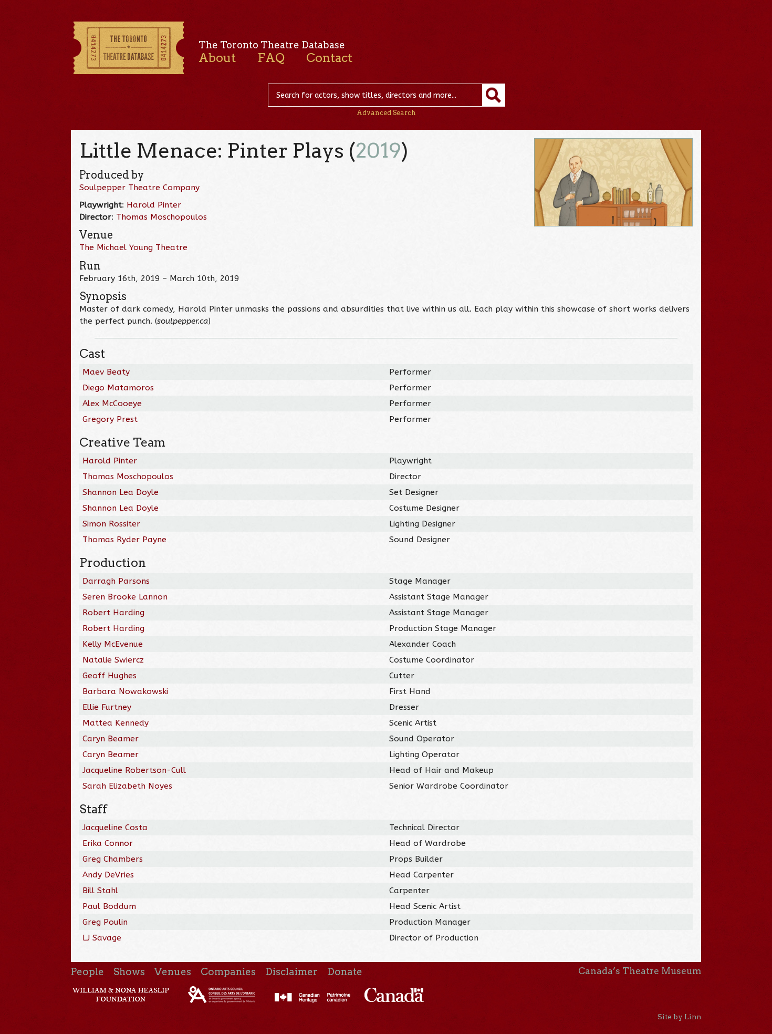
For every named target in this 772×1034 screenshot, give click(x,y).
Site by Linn (679, 1016)
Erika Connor (107, 843)
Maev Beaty (106, 372)
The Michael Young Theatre (133, 247)
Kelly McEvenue (112, 644)
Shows (129, 972)
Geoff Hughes (109, 675)
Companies (228, 972)
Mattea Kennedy (115, 723)
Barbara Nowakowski (125, 691)
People (87, 972)
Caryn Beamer (110, 738)
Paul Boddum (109, 906)
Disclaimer (291, 972)
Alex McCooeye (112, 403)
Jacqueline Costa (115, 827)
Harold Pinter (154, 205)
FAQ (271, 57)
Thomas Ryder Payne (124, 539)
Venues (172, 972)
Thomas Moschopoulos (161, 217)
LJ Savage (101, 938)
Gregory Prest (110, 419)
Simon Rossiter (111, 524)
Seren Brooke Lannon (125, 597)
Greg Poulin (105, 922)
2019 (378, 150)
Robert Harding (113, 612)
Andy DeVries (108, 875)
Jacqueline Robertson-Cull (134, 770)
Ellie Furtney (106, 707)
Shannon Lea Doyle (120, 492)
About (217, 57)
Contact (329, 57)
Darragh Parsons (116, 581)
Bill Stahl (100, 890)
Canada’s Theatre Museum (639, 971)
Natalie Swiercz (113, 660)
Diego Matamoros (118, 387)
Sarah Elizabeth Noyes (127, 786)
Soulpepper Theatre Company (139, 187)
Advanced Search (386, 113)
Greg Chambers (112, 859)
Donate (344, 972)
